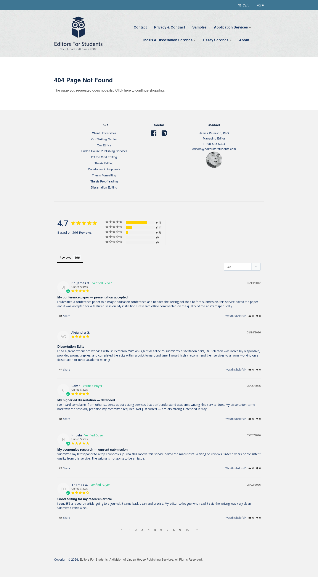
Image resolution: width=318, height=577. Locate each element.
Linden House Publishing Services (104, 151)
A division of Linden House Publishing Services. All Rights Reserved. (156, 559)
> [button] (197, 529)
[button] (251, 316)
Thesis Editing (104, 163)
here (127, 90)
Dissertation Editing (104, 187)
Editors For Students (94, 559)
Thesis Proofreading (104, 181)
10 (187, 529)
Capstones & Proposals (104, 169)
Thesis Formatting (104, 175)
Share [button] (66, 316)
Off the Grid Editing (104, 157)
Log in (259, 5)
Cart (245, 5)
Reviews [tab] (65, 257)
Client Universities (104, 133)
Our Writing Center (104, 139)
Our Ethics (104, 145)
